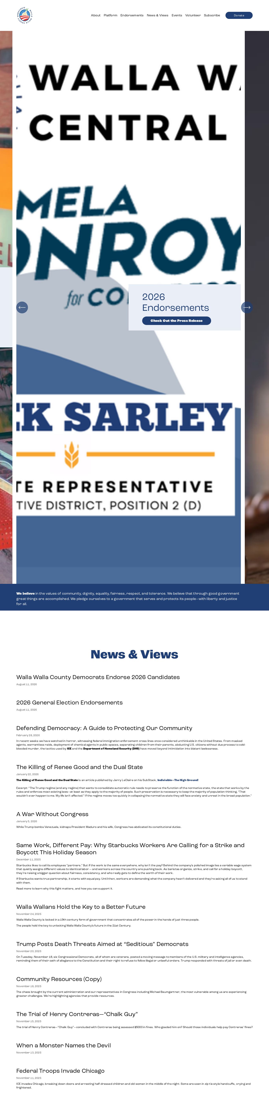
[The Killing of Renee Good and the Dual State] (134, 759)
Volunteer (193, 15)
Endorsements (132, 15)
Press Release (170, 332)
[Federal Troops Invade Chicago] (134, 1062)
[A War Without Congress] (99, 806)
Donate (239, 15)
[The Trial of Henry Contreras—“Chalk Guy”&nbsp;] (134, 1006)
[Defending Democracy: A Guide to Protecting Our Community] (134, 720)
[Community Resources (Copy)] (134, 971)
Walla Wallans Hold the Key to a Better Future (81, 906)
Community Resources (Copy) (59, 979)
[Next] (247, 307)
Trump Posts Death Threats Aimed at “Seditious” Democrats (102, 944)
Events (177, 15)
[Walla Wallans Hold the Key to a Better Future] (107, 898)
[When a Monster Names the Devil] (63, 1037)
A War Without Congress (52, 814)
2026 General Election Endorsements (69, 702)
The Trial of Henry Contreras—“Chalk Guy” (77, 1014)
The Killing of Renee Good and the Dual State (79, 767)
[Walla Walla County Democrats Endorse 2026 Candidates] (98, 669)
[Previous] (22, 307)
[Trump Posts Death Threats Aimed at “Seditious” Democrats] (134, 936)
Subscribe (212, 15)
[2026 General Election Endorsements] (69, 694)
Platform (110, 15)
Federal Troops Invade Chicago (60, 1070)
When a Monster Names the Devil (63, 1045)
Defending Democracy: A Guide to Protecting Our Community (104, 728)
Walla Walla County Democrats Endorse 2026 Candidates (98, 677)
